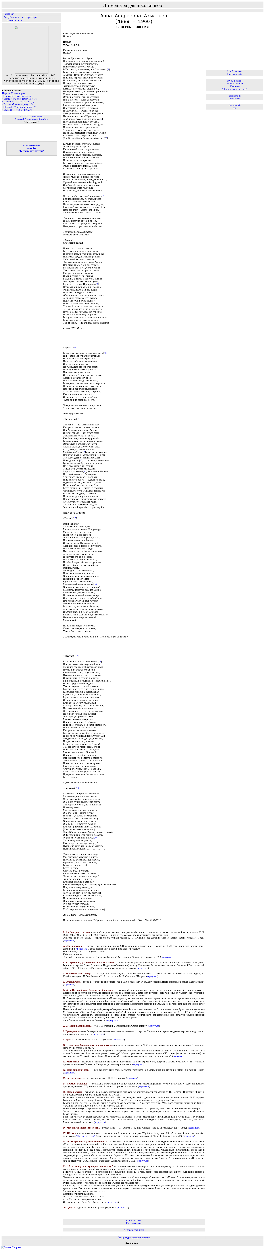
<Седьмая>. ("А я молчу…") (17, 109)
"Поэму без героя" (85, 1136)
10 (105, 353)
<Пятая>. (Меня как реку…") (17, 104)
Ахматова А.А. (13, 20)
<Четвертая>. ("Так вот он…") (18, 101)
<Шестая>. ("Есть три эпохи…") (19, 107)
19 (77, 788)
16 (95, 584)
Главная (8, 14)
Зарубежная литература (19, 17)
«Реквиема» (82, 948)
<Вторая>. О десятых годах (16, 96)
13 (81, 460)
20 (95, 837)
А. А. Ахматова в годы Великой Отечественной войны (31, 118)
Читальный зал (235, 106)
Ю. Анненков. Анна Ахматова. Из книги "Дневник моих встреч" (234, 84)
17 (76, 656)
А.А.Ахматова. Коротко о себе (134, 1221)
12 (84, 452)
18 (99, 661)
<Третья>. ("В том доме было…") (19, 98)
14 (85, 471)
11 (79, 419)
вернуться (69, 940)
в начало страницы (134, 1230)
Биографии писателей (235, 97)
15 (75, 518)
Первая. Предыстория (13, 93)
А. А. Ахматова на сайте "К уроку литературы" (31, 148)
